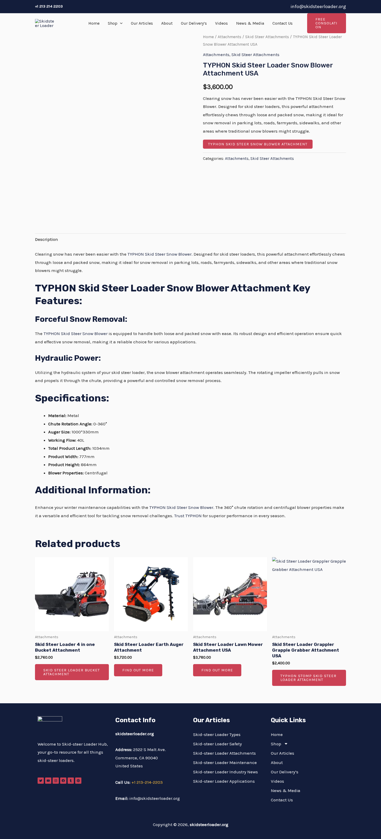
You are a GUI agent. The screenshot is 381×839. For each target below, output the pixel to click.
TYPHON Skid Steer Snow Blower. (160, 254)
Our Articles (142, 23)
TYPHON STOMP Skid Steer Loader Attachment (308, 677)
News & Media (250, 23)
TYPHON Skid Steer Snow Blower (76, 333)
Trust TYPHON (188, 515)
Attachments (229, 37)
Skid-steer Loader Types (217, 734)
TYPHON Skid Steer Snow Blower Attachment (257, 144)
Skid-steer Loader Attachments (224, 753)
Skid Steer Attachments (267, 37)
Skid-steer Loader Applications (224, 781)
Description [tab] (46, 239)
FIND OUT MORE (138, 670)
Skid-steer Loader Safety (217, 743)
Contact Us (282, 23)
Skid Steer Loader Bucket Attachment (71, 672)
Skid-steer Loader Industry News (225, 771)
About (167, 23)
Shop (112, 23)
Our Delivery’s (194, 23)
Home (94, 23)
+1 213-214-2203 (147, 782)
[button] (120, 23)
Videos (221, 23)
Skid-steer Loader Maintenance (225, 762)
